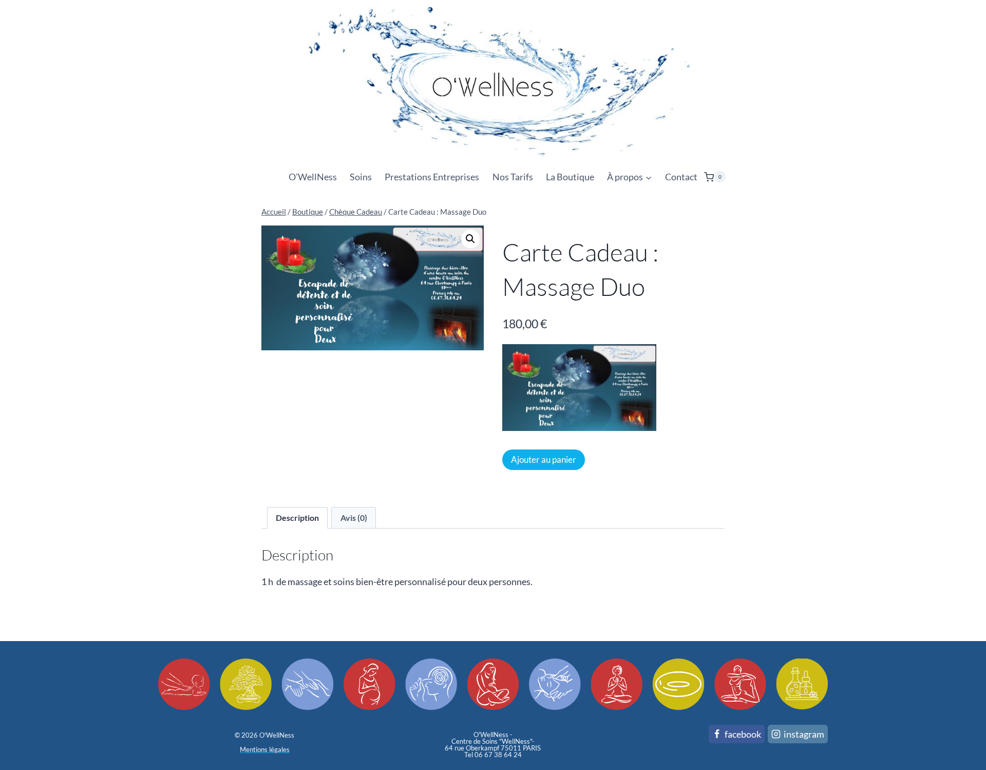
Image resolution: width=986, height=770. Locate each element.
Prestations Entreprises (432, 176)
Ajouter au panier (543, 459)
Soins (361, 176)
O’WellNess (313, 176)
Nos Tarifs (512, 176)
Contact (681, 176)
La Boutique (570, 176)
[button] (470, 239)
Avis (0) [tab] (353, 517)
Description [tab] (297, 517)
